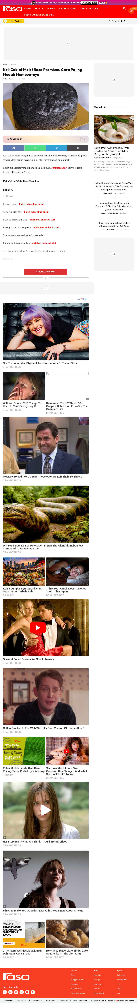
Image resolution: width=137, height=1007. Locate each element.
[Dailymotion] (124, 21)
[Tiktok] (118, 21)
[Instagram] (112, 21)
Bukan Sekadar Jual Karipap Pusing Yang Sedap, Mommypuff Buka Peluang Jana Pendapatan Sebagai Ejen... (114, 186)
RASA (5, 64)
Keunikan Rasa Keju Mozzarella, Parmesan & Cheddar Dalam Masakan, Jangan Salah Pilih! (114, 206)
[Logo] (12, 8)
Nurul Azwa (10, 79)
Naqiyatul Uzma (109, 193)
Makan (13, 64)
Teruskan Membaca (45, 272)
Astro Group (130, 1000)
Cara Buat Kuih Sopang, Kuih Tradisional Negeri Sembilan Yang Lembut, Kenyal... (111, 151)
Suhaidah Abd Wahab (102, 158)
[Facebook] (109, 21)
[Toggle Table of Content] (82, 139)
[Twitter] (115, 21)
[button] (124, 8)
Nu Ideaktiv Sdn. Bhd (110, 1000)
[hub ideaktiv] (131, 7)
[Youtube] (121, 21)
